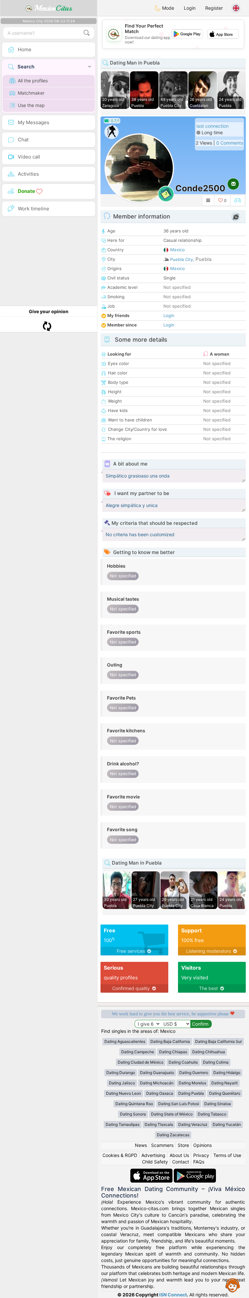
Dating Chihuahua (208, 1051)
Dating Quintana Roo (134, 1103)
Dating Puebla (191, 1093)
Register (214, 8)
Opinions (202, 1145)
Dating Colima (216, 1062)
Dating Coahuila (183, 1062)
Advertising (153, 1155)
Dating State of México (172, 1114)
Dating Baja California (170, 1041)
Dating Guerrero (193, 1072)
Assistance (232, 1285)
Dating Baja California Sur (218, 1041)
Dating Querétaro (224, 1093)
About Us (179, 1155)
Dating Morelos (192, 1082)
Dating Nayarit (224, 1082)
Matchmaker (31, 93)
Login (190, 8)
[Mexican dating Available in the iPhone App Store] (152, 1171)
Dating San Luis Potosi (178, 1103)
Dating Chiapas (173, 1051)
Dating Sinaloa (217, 1103)
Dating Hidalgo (226, 1072)
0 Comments (229, 143)
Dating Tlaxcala (159, 1124)
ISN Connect (173, 1294)
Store (183, 1145)
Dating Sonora (133, 1114)
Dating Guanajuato (157, 1072)
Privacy (201, 1155)
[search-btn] (86, 33)
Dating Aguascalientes (124, 1041)
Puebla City (181, 259)
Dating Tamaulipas (122, 1124)
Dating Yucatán (227, 1124)
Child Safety (155, 1161)
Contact (180, 1161)
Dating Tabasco (212, 1114)
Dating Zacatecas (173, 1134)
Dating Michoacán (156, 1082)
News (141, 1145)
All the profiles (33, 80)
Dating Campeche (137, 1051)
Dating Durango (120, 1072)
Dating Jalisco (122, 1082)
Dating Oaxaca (159, 1093)
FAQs (198, 1161)
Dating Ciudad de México (140, 1062)
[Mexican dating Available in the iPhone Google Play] (195, 1171)
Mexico (177, 249)
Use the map (31, 105)
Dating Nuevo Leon (123, 1093)
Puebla (203, 259)
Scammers (162, 1145)
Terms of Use (227, 1155)
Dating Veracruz (193, 1124)
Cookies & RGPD (119, 1155)
